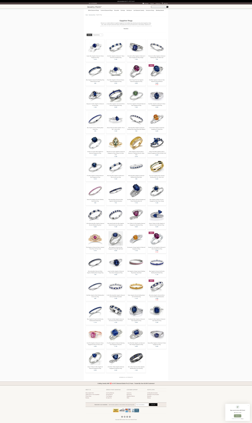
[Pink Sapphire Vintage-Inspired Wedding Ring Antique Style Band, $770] (136, 262)
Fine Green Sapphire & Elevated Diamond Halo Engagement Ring (136, 104)
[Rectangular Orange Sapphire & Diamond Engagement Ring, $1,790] (136, 238)
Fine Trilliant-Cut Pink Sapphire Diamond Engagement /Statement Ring (136, 224)
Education (149, 396)
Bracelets (116, 10)
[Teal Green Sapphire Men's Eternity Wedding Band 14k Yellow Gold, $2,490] (157, 166)
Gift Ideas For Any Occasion (153, 394)
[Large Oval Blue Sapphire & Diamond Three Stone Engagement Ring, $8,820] (116, 262)
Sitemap (149, 397)
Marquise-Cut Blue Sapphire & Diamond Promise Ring (95, 104)
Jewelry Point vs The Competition (92, 394)
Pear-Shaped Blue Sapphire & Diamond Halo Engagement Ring (136, 320)
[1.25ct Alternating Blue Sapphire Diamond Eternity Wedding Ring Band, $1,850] (116, 286)
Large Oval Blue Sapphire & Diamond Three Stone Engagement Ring (116, 272)
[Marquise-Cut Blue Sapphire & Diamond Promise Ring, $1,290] (95, 95)
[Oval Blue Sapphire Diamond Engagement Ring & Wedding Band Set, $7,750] (136, 190)
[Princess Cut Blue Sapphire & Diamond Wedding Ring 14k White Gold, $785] (157, 47)
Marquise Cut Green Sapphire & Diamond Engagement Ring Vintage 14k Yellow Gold (116, 153)
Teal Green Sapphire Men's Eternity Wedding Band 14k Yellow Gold (157, 176)
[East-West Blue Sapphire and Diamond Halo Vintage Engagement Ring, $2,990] (136, 334)
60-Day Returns (109, 394)
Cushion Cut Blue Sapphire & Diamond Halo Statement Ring (157, 320)
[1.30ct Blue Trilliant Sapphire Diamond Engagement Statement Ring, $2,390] (116, 358)
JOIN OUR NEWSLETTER (122, 1)
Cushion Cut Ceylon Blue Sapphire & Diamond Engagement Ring (95, 152)
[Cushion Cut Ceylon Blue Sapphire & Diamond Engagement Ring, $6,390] (95, 142)
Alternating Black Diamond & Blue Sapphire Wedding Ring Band (115, 200)
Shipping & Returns (131, 396)
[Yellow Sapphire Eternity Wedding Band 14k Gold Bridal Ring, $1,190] (136, 286)
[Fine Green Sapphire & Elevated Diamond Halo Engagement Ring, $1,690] (136, 95)
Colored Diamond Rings (107, 10)
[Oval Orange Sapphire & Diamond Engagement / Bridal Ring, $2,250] (157, 119)
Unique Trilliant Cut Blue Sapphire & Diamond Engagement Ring (95, 367)
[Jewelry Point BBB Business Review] (135, 410)
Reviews (87, 397)
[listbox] (97, 35)
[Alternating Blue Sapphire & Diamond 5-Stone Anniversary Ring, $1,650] (116, 166)
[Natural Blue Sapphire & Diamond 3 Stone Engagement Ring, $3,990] (157, 334)
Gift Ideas (146, 3)
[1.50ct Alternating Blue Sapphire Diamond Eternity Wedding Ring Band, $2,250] (95, 214)
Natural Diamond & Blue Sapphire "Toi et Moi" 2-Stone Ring (115, 128)
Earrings (123, 10)
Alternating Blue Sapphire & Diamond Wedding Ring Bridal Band (136, 176)
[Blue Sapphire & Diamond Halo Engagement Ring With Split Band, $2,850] (116, 238)
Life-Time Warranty (110, 393)
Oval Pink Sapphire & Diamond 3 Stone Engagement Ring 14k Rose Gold (95, 343)
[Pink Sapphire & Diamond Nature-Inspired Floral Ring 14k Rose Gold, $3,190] (95, 238)
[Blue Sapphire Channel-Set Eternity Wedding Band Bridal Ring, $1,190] (157, 262)
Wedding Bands (160, 10)
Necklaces (129, 10)
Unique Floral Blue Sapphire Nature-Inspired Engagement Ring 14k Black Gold (157, 152)
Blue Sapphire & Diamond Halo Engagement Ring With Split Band (115, 248)
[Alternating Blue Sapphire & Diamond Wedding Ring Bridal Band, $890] (136, 166)
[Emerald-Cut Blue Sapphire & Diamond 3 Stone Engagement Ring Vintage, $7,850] (136, 47)
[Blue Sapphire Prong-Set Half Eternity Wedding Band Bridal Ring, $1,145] (95, 310)
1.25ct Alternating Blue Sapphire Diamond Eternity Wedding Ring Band (116, 296)
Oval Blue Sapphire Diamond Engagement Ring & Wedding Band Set (136, 200)
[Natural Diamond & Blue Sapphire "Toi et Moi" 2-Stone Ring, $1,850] (116, 119)
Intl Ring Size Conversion (152, 393)
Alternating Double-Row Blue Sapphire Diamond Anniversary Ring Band (115, 224)
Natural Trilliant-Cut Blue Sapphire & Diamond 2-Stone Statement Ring (157, 224)
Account (152, 3)
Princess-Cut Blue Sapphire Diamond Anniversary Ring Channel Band (116, 320)
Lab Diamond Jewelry (138, 10)
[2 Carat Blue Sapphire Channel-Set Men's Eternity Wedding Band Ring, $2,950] (116, 95)
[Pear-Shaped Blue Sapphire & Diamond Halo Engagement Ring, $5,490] (136, 310)
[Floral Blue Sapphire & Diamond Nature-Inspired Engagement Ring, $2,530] (116, 71)
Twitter (124, 417)
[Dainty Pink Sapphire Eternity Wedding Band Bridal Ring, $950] (95, 190)
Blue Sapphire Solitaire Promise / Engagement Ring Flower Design (157, 200)
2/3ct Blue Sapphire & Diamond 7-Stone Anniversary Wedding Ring (115, 56)
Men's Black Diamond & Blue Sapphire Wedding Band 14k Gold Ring (136, 367)
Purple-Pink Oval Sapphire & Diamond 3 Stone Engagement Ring (156, 248)
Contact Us (158, 3)
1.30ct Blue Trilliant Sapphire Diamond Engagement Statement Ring (115, 367)
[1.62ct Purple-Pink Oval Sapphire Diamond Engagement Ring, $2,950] (136, 71)
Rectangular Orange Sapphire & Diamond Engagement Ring (136, 248)
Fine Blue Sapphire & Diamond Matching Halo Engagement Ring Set (115, 343)
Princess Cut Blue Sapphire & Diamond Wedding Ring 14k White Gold (156, 56)
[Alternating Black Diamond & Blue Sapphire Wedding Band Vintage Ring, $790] (95, 262)
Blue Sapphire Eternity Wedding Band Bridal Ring (95, 128)
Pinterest (127, 417)
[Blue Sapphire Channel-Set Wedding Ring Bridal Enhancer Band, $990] (95, 71)
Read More (126, 28)
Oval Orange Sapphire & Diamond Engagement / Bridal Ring (156, 128)
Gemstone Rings (150, 10)
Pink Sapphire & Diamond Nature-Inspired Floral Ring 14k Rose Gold (95, 248)
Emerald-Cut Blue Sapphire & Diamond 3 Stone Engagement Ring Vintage (136, 56)
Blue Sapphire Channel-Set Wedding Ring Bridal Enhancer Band (95, 80)
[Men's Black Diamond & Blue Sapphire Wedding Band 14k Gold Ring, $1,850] (136, 358)
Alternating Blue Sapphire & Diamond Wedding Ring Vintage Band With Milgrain (136, 128)
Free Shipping (109, 396)
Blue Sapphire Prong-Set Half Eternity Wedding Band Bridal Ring (95, 320)
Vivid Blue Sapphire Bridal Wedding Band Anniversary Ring (95, 296)
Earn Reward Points (132, 419)
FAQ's (128, 397)
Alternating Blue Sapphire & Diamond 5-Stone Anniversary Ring (115, 176)
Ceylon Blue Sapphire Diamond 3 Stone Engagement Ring (95, 56)
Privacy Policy (88, 396)
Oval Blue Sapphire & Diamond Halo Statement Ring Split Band (157, 80)
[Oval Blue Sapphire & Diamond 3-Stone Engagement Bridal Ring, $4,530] (157, 95)
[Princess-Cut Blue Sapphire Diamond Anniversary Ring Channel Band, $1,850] (116, 310)
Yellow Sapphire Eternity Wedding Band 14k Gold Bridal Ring (136, 296)
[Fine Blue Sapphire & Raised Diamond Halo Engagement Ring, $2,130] (95, 166)
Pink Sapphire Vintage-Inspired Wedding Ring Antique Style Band (136, 272)
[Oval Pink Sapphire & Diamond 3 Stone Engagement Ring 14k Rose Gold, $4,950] (95, 334)
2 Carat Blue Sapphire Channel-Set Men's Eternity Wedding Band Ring (116, 104)
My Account (129, 394)
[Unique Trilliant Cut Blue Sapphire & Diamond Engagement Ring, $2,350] (95, 358)
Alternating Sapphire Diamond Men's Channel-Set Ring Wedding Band (157, 296)
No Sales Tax (109, 397)
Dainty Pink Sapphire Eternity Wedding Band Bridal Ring (95, 200)
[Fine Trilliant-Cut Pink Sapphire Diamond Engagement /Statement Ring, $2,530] (136, 214)
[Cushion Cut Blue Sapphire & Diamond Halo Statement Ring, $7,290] (157, 310)
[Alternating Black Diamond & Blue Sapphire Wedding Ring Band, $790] (116, 190)
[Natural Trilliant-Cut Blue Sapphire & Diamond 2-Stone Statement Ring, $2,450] (157, 214)
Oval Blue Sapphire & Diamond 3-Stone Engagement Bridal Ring (156, 104)
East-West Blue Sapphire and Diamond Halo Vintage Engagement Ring (136, 343)
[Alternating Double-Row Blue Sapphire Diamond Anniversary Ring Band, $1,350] (116, 214)
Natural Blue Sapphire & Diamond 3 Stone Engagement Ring (157, 343)
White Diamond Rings (93, 10)
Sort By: (89, 34)
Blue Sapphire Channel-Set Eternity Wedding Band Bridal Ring (157, 272)
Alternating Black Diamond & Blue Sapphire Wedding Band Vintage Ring (95, 272)
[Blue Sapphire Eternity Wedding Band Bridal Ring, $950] (95, 119)
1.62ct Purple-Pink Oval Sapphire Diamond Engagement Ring (136, 80)
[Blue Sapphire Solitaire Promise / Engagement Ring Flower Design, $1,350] (157, 190)
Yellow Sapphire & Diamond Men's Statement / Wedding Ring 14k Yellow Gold (136, 153)
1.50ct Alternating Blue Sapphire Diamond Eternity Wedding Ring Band (95, 224)
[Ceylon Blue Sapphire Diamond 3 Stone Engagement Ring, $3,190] (95, 47)
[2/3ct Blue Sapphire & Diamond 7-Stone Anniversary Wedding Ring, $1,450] (116, 47)
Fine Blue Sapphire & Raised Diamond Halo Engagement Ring (95, 176)
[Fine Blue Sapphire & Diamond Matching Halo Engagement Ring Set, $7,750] (116, 334)
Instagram (130, 417)
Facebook (122, 417)
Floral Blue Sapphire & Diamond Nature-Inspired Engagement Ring (115, 80)
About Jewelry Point (90, 393)
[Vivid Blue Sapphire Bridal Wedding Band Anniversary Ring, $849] (95, 286)
